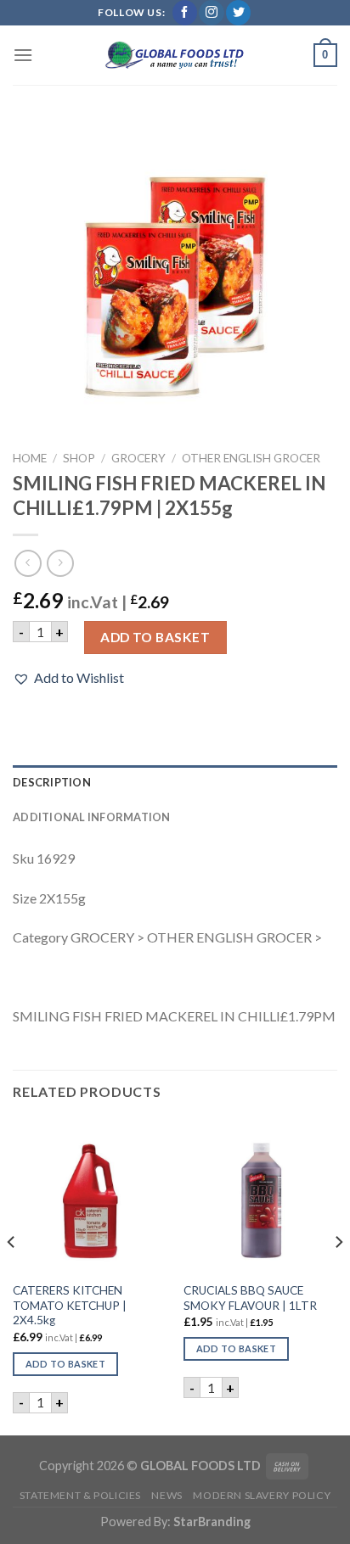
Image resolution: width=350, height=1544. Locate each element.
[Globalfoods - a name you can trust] (175, 55)
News (166, 1495)
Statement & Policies (80, 1495)
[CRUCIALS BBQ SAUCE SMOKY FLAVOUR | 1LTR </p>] (260, 1196)
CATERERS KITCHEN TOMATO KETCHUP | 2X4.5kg (70, 1305)
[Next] (338, 1275)
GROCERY (138, 458)
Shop (79, 458)
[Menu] (23, 55)
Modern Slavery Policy (261, 1495)
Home (30, 458)
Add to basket (155, 637)
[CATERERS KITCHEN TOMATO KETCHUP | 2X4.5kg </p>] (90, 1196)
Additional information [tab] (92, 817)
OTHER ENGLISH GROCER (251, 458)
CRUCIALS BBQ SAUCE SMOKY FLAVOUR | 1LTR (250, 1298)
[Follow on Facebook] (184, 12)
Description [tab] (52, 782)
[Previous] (11, 1275)
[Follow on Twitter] (238, 12)
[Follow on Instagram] (211, 12)
